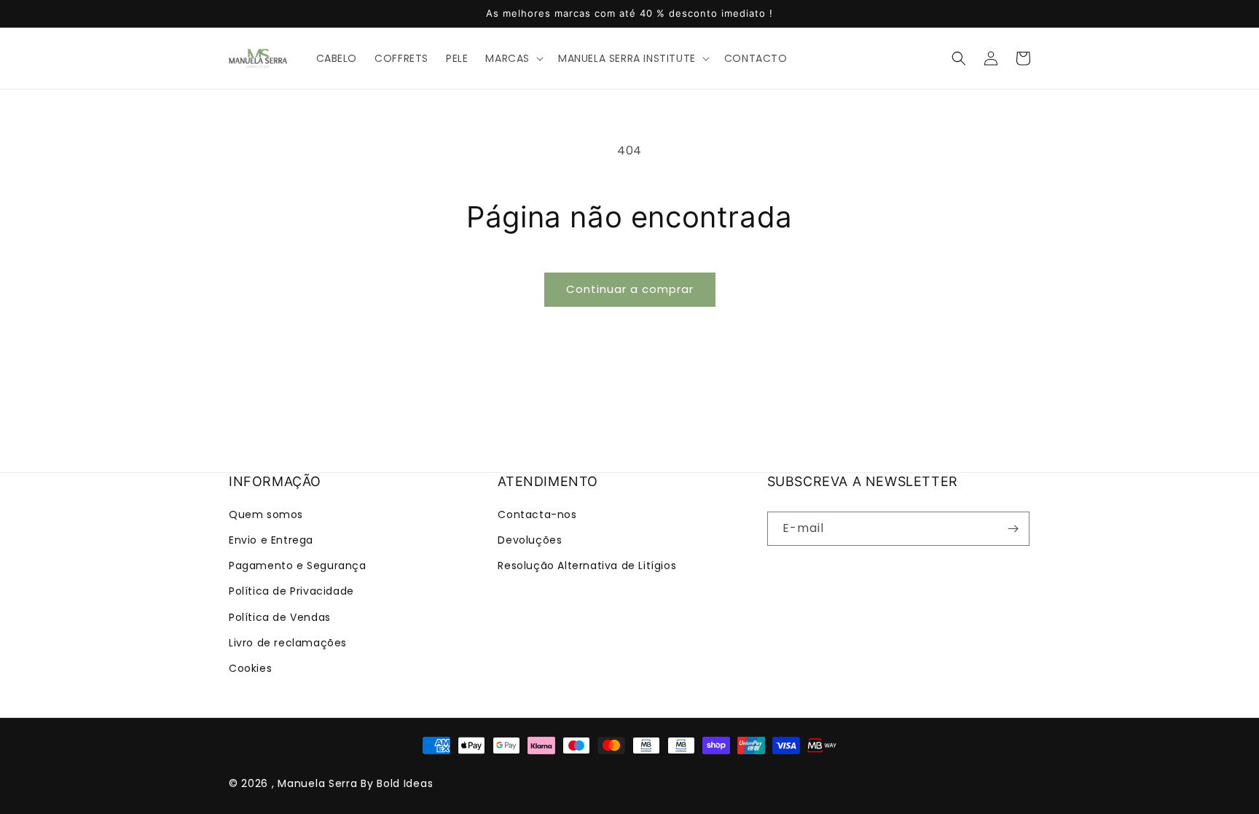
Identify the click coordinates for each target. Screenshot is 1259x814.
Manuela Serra (317, 783)
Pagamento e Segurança (297, 565)
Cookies (250, 668)
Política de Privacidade (291, 591)
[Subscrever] (1013, 529)
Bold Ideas (405, 783)
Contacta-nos (537, 514)
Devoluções (530, 540)
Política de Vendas (280, 617)
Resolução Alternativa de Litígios (587, 565)
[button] (512, 58)
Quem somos (266, 514)
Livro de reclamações (288, 642)
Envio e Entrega (271, 540)
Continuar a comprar (630, 289)
